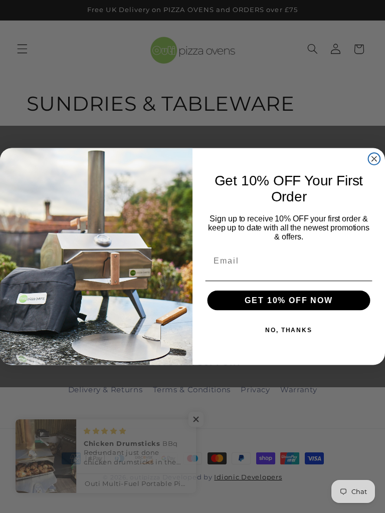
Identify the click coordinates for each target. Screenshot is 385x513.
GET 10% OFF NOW (288, 300)
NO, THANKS (288, 330)
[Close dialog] (374, 159)
